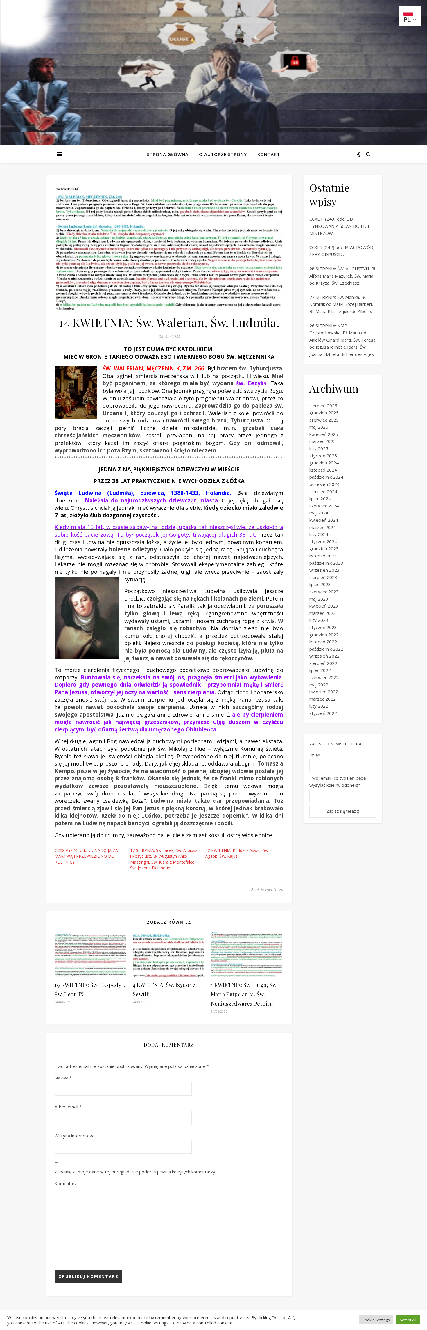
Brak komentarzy (267, 889)
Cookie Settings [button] (376, 1319)
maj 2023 (318, 599)
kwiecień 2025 (323, 434)
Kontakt (268, 154)
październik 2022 (326, 649)
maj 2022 (318, 685)
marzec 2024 (322, 527)
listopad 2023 (323, 556)
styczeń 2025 (323, 456)
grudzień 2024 (324, 463)
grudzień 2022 (324, 635)
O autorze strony (223, 154)
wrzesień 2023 (324, 570)
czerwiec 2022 (324, 677)
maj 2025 (318, 427)
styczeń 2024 (323, 541)
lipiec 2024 (320, 498)
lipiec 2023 (320, 584)
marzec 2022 (322, 699)
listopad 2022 (323, 641)
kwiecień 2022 (323, 692)
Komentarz (66, 1183)
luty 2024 (318, 534)
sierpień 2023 (323, 577)
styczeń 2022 (323, 713)
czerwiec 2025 (324, 420)
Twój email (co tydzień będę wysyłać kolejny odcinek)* (337, 781)
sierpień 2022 (323, 663)
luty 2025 (318, 448)
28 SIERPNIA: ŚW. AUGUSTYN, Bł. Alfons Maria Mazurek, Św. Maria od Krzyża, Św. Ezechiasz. (342, 276)
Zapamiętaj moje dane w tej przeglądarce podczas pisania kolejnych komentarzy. (135, 1172)
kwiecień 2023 (323, 606)
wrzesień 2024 (324, 484)
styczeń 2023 (323, 627)
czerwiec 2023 (324, 591)
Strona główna (168, 154)
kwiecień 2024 (323, 520)
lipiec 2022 (320, 670)
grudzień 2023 (324, 548)
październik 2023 (326, 563)
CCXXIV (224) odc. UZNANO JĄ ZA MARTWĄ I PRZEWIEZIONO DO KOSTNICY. (86, 856)
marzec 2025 (322, 441)
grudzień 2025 (324, 412)
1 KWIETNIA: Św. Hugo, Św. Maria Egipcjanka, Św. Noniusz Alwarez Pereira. (244, 994)
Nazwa (63, 1078)
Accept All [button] (408, 1319)
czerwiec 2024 (324, 506)
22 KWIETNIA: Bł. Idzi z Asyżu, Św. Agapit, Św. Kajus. (237, 853)
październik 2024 (326, 477)
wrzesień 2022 (324, 656)
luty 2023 (318, 620)
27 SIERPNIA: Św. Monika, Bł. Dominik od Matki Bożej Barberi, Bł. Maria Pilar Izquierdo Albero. (341, 304)
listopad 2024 (323, 470)
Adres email (68, 1106)
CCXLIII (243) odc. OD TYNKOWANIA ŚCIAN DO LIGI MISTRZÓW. (339, 226)
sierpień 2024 (323, 491)
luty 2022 (318, 706)
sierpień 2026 (323, 406)
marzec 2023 (322, 613)
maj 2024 (318, 513)
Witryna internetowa (75, 1136)
